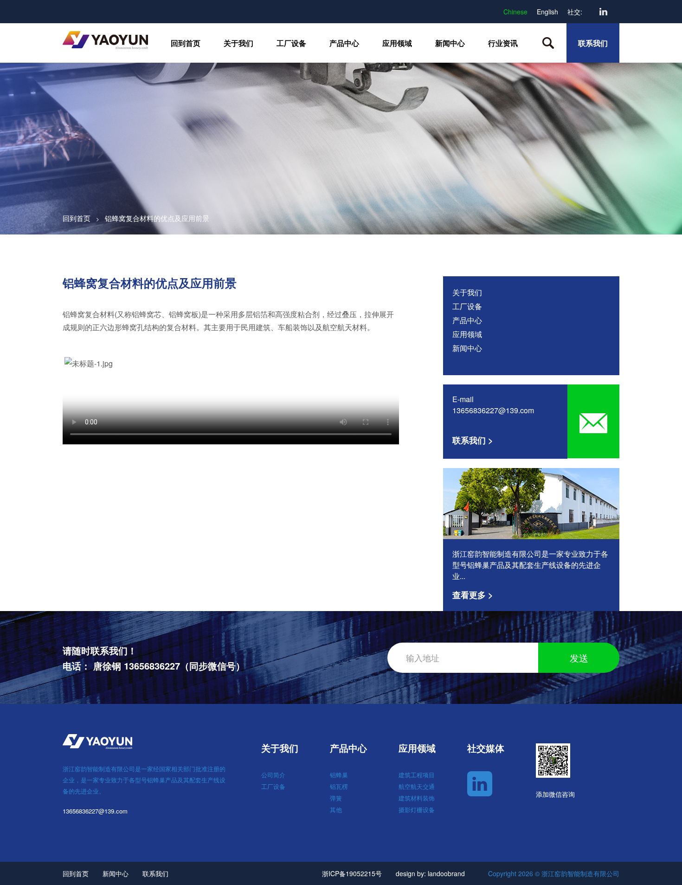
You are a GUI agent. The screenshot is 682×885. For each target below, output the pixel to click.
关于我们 (238, 43)
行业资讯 (503, 43)
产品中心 (344, 43)
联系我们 (593, 43)
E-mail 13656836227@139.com (493, 405)
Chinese (515, 11)
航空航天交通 (417, 786)
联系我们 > (472, 440)
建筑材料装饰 (417, 798)
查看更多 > (472, 595)
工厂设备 (291, 43)
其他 (336, 809)
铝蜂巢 (339, 774)
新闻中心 (450, 43)
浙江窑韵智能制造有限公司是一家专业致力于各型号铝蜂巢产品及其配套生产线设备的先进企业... (530, 564)
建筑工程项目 (417, 774)
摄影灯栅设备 (417, 809)
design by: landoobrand (430, 873)
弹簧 (336, 798)
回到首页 (185, 43)
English (547, 11)
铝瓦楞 (339, 786)
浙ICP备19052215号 (352, 873)
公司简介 (273, 774)
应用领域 (397, 43)
